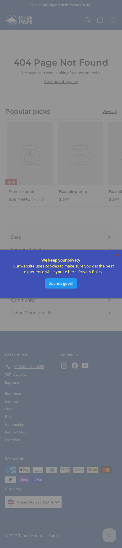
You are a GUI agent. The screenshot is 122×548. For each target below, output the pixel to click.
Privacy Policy (90, 271)
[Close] (117, 255)
